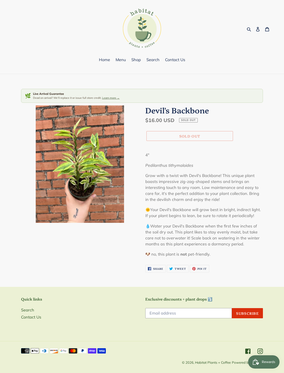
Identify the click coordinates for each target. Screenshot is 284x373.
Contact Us (31, 317)
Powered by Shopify (247, 362)
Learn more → (111, 97)
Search (27, 310)
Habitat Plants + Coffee (213, 362)
